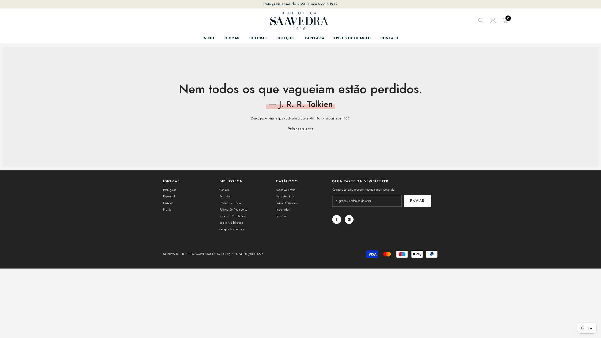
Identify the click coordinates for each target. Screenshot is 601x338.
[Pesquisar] (481, 20)
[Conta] (493, 20)
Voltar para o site (300, 129)
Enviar (417, 201)
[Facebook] (336, 219)
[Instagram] (349, 219)
